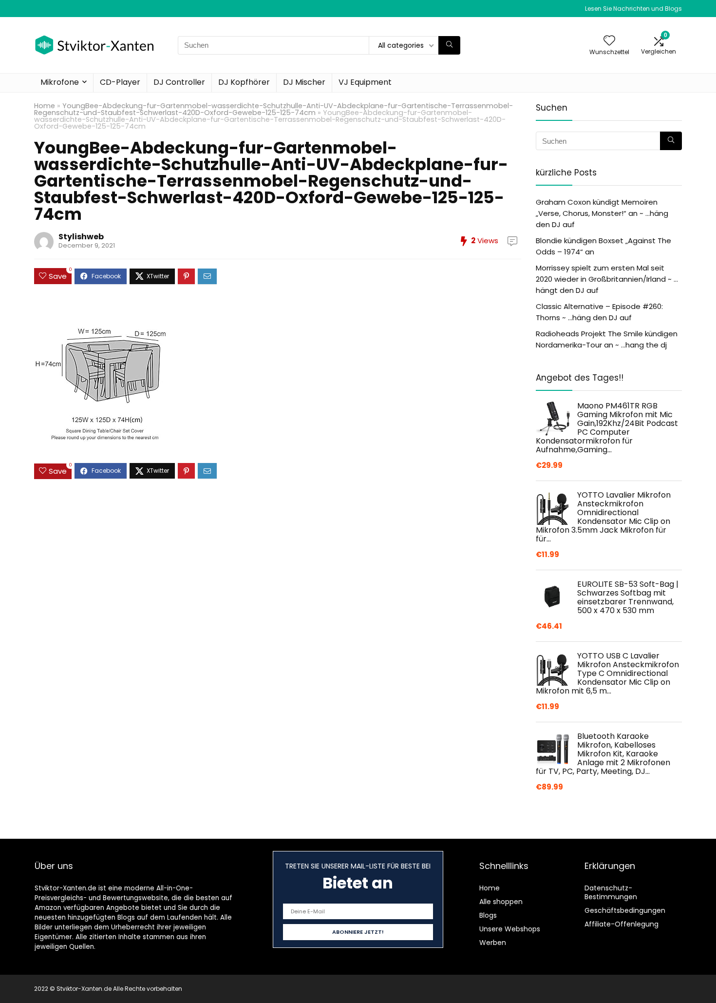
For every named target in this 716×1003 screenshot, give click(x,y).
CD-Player (120, 82)
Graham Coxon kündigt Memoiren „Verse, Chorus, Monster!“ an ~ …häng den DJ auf (602, 213)
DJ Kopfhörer (244, 82)
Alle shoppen (501, 902)
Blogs (488, 915)
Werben (492, 942)
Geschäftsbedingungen (624, 910)
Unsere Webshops (509, 929)
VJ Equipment (365, 82)
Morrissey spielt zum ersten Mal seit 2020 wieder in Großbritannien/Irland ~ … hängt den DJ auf (607, 279)
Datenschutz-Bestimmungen (610, 892)
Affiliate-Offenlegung (621, 924)
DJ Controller (179, 82)
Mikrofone (59, 82)
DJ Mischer (304, 82)
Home (44, 106)
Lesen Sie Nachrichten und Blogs (633, 8)
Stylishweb (81, 236)
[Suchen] (449, 45)
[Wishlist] (609, 41)
